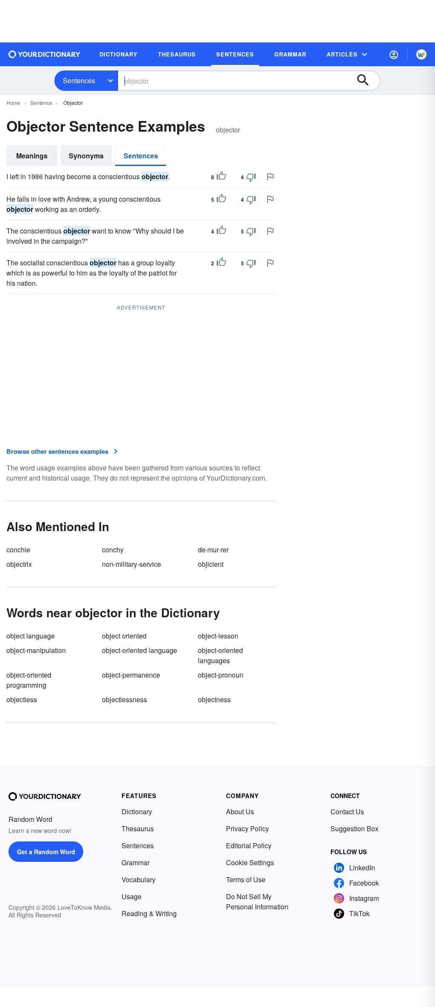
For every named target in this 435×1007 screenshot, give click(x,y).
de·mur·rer (213, 549)
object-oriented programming (28, 680)
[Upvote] (221, 177)
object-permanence (131, 675)
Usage (131, 896)
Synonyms (86, 155)
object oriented (124, 636)
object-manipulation (36, 650)
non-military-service (131, 564)
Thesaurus (137, 828)
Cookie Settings (250, 862)
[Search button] (367, 80)
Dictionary (136, 811)
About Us (240, 811)
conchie (18, 549)
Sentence (41, 102)
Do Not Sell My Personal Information (257, 901)
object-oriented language (139, 650)
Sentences (79, 80)
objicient (210, 564)
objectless (21, 699)
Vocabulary (138, 879)
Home (13, 102)
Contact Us (347, 811)
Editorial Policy (248, 845)
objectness (214, 699)
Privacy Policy (247, 828)
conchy (113, 549)
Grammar (135, 862)
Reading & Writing (149, 913)
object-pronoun (220, 675)
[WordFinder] (421, 54)
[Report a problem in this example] (270, 177)
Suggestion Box (354, 828)
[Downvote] (251, 177)
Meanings (32, 155)
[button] (394, 54)
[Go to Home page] (44, 54)
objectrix (19, 564)
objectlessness (124, 699)
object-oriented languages (220, 655)
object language (30, 636)
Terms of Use (246, 879)
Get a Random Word (46, 851)
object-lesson (218, 636)
